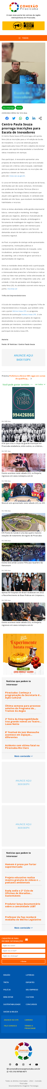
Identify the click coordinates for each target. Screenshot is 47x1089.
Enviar (23, 961)
